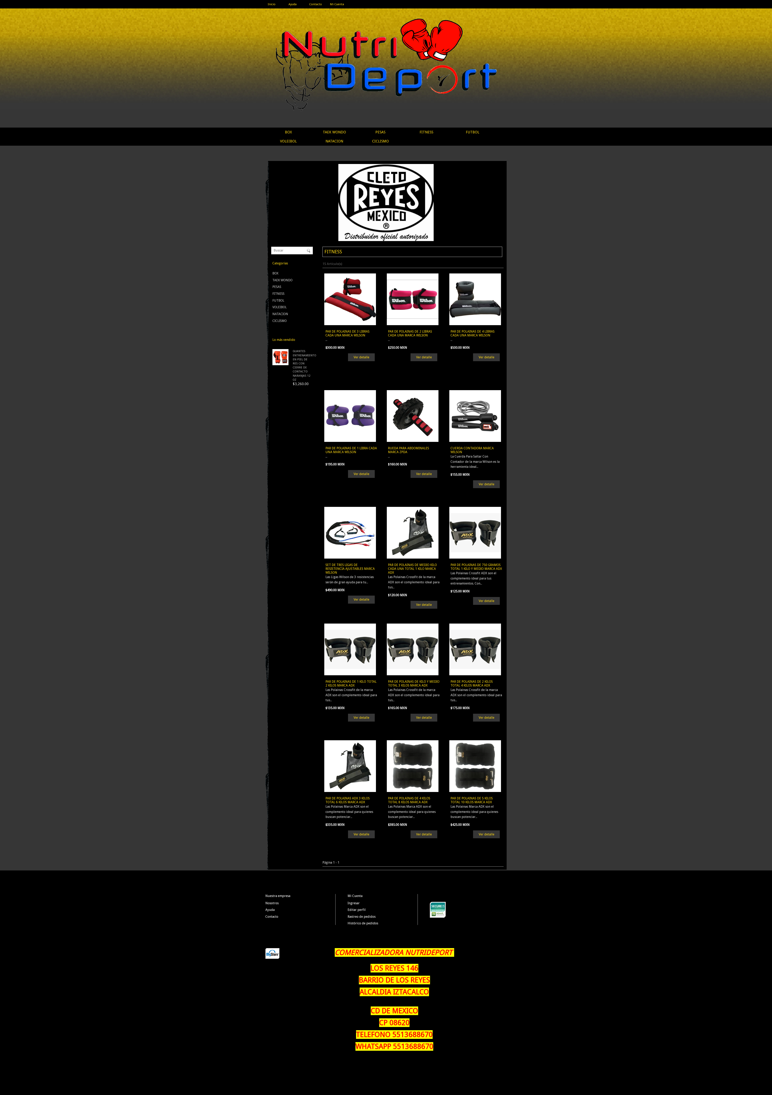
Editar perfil (357, 910)
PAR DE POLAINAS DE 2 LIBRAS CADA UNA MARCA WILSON (410, 333)
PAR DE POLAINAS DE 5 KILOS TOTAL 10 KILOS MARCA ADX (472, 800)
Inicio (271, 4)
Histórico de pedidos (363, 923)
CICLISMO (380, 141)
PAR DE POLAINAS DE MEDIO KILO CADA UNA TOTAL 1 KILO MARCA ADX (412, 568)
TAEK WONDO (334, 132)
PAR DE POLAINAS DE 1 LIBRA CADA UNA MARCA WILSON (351, 450)
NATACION (334, 141)
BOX (288, 132)
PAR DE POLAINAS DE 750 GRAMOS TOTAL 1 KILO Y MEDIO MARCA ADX (476, 567)
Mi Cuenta (337, 4)
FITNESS (426, 132)
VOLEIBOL (288, 141)
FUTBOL (472, 132)
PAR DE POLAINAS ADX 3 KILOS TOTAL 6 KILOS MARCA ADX (347, 800)
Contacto (315, 4)
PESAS (380, 132)
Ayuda (292, 4)
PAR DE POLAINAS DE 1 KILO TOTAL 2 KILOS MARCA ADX (351, 683)
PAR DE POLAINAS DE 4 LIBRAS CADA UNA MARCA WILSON (473, 333)
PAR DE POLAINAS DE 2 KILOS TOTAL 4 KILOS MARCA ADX (472, 683)
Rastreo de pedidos (362, 917)
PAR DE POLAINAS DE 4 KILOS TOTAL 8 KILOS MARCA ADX (409, 800)
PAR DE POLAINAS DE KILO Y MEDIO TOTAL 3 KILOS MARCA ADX (413, 683)
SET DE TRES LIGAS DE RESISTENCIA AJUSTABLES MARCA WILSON (350, 568)
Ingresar (354, 903)
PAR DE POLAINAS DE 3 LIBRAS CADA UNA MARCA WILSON (347, 333)
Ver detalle (361, 357)
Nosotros (272, 903)
